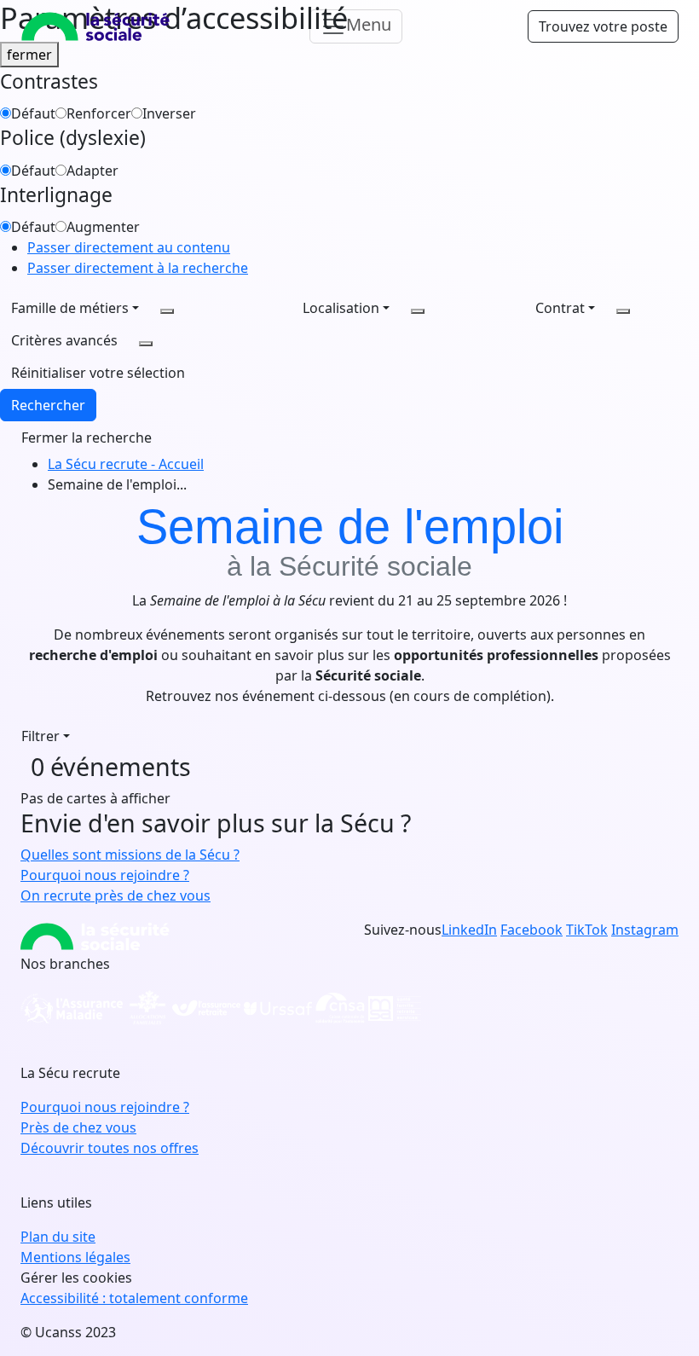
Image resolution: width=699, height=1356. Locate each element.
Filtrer (40, 736)
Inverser (169, 113)
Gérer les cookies (76, 1277)
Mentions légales (75, 1257)
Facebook (531, 929)
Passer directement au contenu (128, 247)
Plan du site (57, 1236)
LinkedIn (469, 929)
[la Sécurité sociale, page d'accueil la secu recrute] (95, 26)
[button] (98, 372)
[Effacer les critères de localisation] (418, 311)
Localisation (341, 307)
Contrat (560, 307)
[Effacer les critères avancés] (146, 343)
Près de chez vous (78, 1127)
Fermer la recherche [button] (86, 437)
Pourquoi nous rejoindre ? (104, 1107)
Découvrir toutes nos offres (109, 1148)
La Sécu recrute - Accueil (126, 464)
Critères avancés (64, 340)
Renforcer (98, 113)
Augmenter (103, 226)
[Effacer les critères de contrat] (623, 311)
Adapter (92, 170)
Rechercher (48, 405)
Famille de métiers (70, 307)
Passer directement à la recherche (137, 267)
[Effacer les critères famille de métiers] (167, 311)
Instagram (645, 929)
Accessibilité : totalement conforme (134, 1298)
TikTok (587, 929)
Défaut (33, 113)
